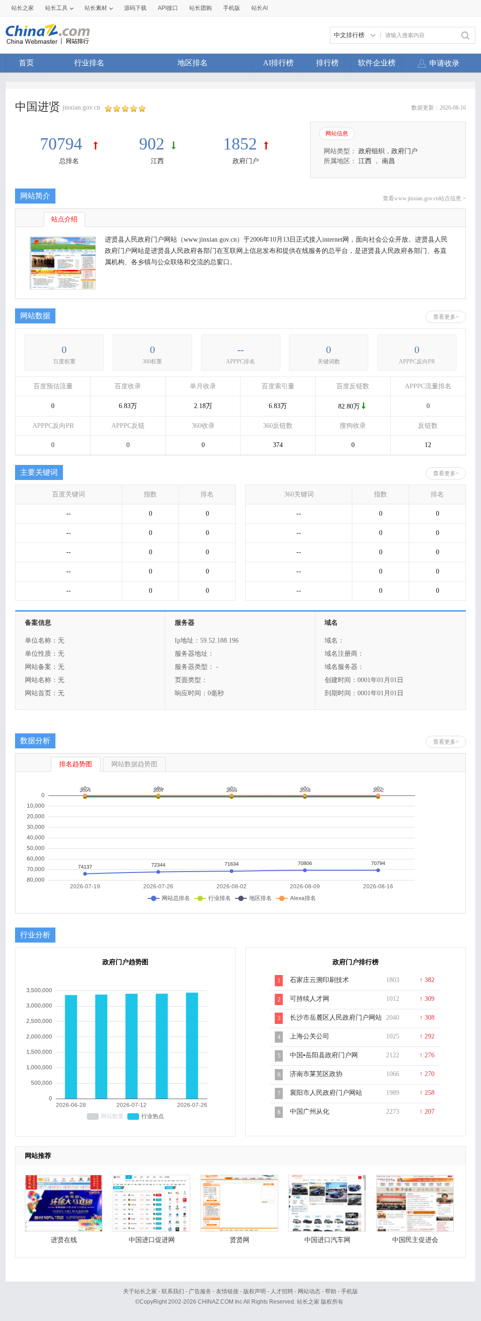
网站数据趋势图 (134, 764)
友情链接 (227, 1291)
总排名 (69, 161)
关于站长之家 (140, 1291)
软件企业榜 (377, 63)
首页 (26, 63)
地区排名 (193, 63)
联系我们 (173, 1291)
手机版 (349, 1291)
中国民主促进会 (415, 1239)
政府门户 (246, 161)
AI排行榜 (278, 63)
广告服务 (200, 1291)
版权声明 (254, 1291)
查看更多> (446, 317)
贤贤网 (239, 1239)
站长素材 (96, 8)
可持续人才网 (309, 998)
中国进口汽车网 (327, 1239)
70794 (63, 143)
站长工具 (56, 8)
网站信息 (337, 133)
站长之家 (22, 8)
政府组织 (371, 151)
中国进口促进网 (152, 1239)
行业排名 (89, 63)
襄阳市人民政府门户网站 (326, 1092)
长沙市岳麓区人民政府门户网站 (336, 1017)
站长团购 (200, 8)
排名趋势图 (75, 764)
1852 (240, 143)
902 (151, 143)
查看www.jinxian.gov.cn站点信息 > (424, 198)
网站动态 (309, 1291)
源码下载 (135, 8)
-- (240, 349)
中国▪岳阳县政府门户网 (324, 1055)
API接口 (168, 8)
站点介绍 (64, 219)
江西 (157, 161)
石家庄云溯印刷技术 (319, 979)
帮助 (330, 1291)
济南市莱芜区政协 (316, 1073)
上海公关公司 (309, 1036)
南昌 (388, 161)
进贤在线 (64, 1239)
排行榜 (327, 63)
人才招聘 (282, 1291)
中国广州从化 (309, 1111)
